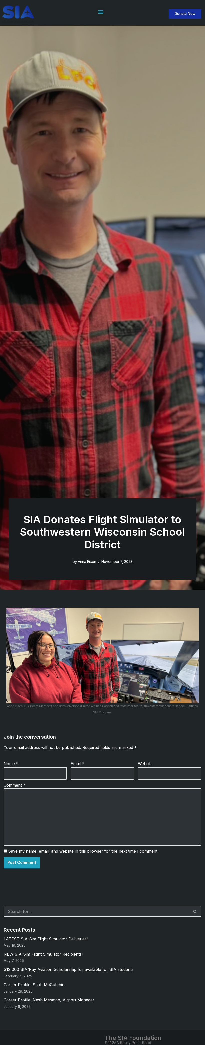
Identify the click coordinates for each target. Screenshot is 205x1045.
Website (145, 763)
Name (11, 763)
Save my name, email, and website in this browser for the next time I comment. (83, 851)
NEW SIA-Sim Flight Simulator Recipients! (43, 954)
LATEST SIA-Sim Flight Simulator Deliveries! (46, 938)
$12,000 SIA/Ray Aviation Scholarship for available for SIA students (69, 969)
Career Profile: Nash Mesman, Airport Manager (49, 999)
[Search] (195, 911)
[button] (101, 12)
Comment (15, 785)
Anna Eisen (87, 561)
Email (77, 763)
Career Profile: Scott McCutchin (34, 984)
